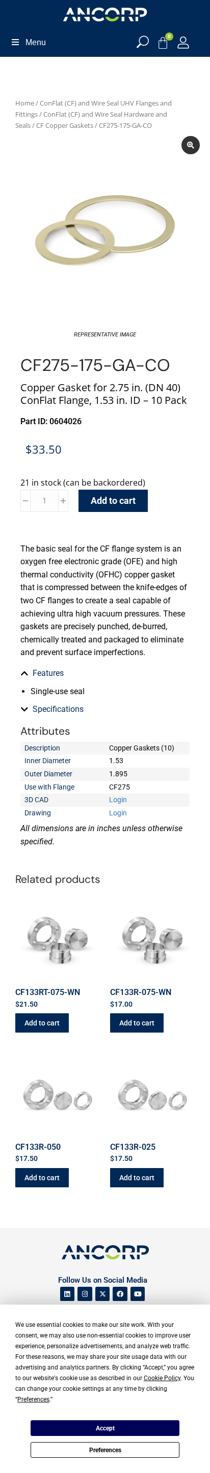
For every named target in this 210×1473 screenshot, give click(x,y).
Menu (35, 42)
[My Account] (183, 42)
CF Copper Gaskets (64, 125)
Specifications (58, 709)
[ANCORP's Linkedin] (67, 1294)
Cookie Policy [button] (162, 1378)
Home (24, 103)
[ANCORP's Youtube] (137, 1294)
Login (118, 800)
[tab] (105, 673)
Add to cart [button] (42, 1023)
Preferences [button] (33, 1399)
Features (48, 673)
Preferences (105, 1450)
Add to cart (113, 500)
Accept (105, 1428)
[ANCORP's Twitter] (102, 1294)
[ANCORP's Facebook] (120, 1294)
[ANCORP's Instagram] (84, 1294)
